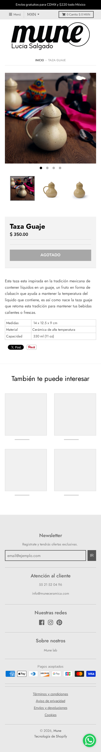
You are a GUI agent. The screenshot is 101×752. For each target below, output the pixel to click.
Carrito (78, 14)
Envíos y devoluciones (50, 708)
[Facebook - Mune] (42, 622)
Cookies (51, 715)
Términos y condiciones (50, 694)
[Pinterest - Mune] (59, 622)
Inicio (39, 60)
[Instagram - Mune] (50, 622)
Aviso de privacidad (50, 701)
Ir (92, 555)
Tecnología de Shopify (50, 736)
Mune (57, 730)
